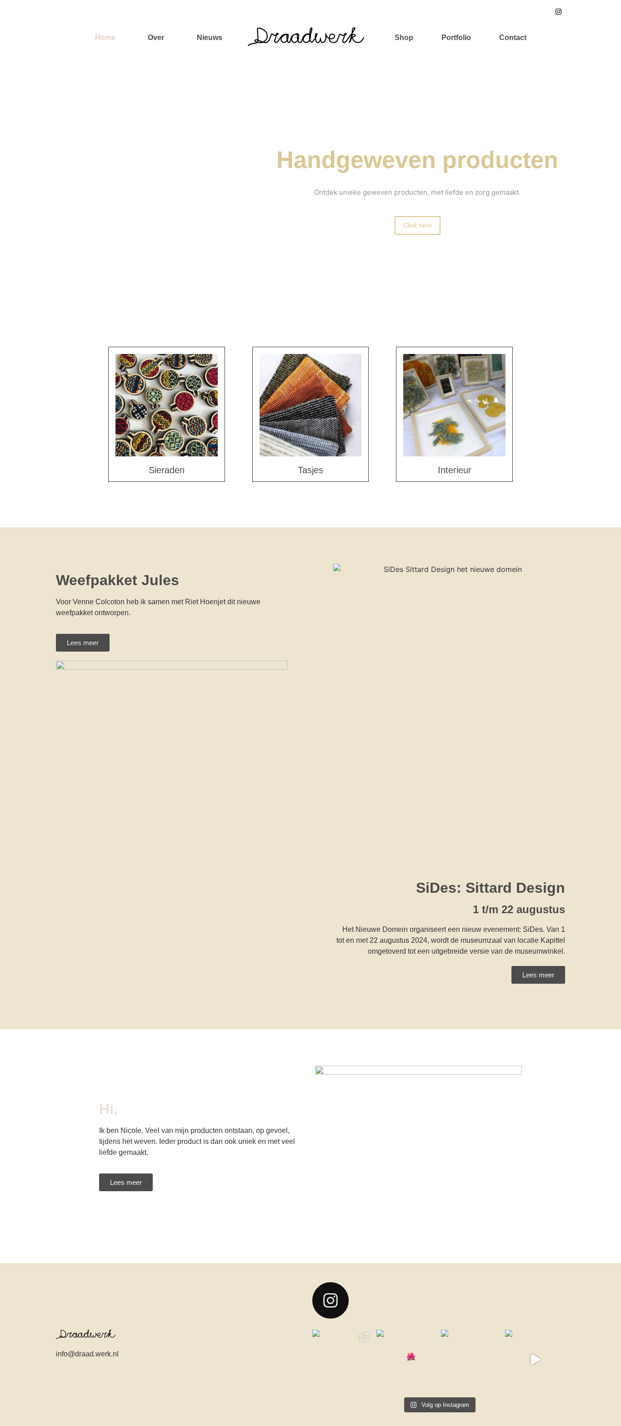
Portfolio (456, 37)
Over (156, 37)
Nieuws (209, 37)
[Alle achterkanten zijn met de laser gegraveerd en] (535, 1359)
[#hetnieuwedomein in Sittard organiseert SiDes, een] (342, 1359)
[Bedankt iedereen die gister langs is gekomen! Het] (471, 1359)
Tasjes (310, 470)
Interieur (454, 470)
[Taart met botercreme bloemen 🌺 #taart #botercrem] (406, 1359)
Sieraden (167, 470)
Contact (512, 37)
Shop (404, 37)
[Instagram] (558, 11)
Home (105, 37)
